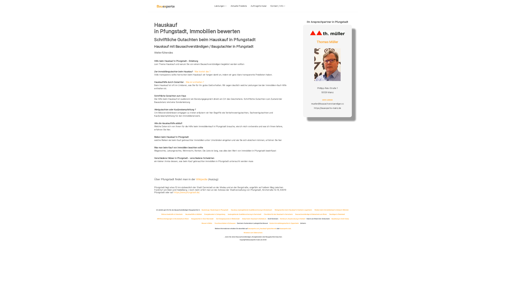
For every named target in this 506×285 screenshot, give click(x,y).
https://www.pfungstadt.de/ (187, 192)
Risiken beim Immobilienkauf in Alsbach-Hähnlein (332, 210)
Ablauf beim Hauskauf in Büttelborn (254, 219)
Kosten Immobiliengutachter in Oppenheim (284, 223)
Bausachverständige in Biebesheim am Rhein (311, 214)
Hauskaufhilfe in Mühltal (193, 214)
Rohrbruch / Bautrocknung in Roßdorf (292, 219)
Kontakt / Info (276, 6)
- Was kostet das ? (182, 71)
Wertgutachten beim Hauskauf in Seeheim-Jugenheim (293, 210)
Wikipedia (202, 179)
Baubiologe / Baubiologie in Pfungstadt (215, 210)
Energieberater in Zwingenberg (214, 214)
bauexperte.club (285, 228)
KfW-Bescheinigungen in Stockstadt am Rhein (173, 219)
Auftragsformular (259, 6)
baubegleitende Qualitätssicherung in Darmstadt (244, 214)
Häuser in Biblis (206, 223)
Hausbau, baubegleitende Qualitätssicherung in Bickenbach (251, 210)
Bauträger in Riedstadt (337, 214)
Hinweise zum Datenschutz (253, 233)
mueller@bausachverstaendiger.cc (327, 104)
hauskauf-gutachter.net (268, 228)
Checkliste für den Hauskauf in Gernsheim (278, 214)
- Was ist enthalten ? (179, 82)
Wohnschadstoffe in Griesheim (172, 214)
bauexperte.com (253, 228)
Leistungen (219, 6)
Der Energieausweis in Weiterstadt (228, 219)
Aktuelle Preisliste (239, 6)
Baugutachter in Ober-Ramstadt (202, 219)
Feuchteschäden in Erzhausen (225, 223)
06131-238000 (327, 100)
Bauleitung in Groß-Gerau (340, 219)
